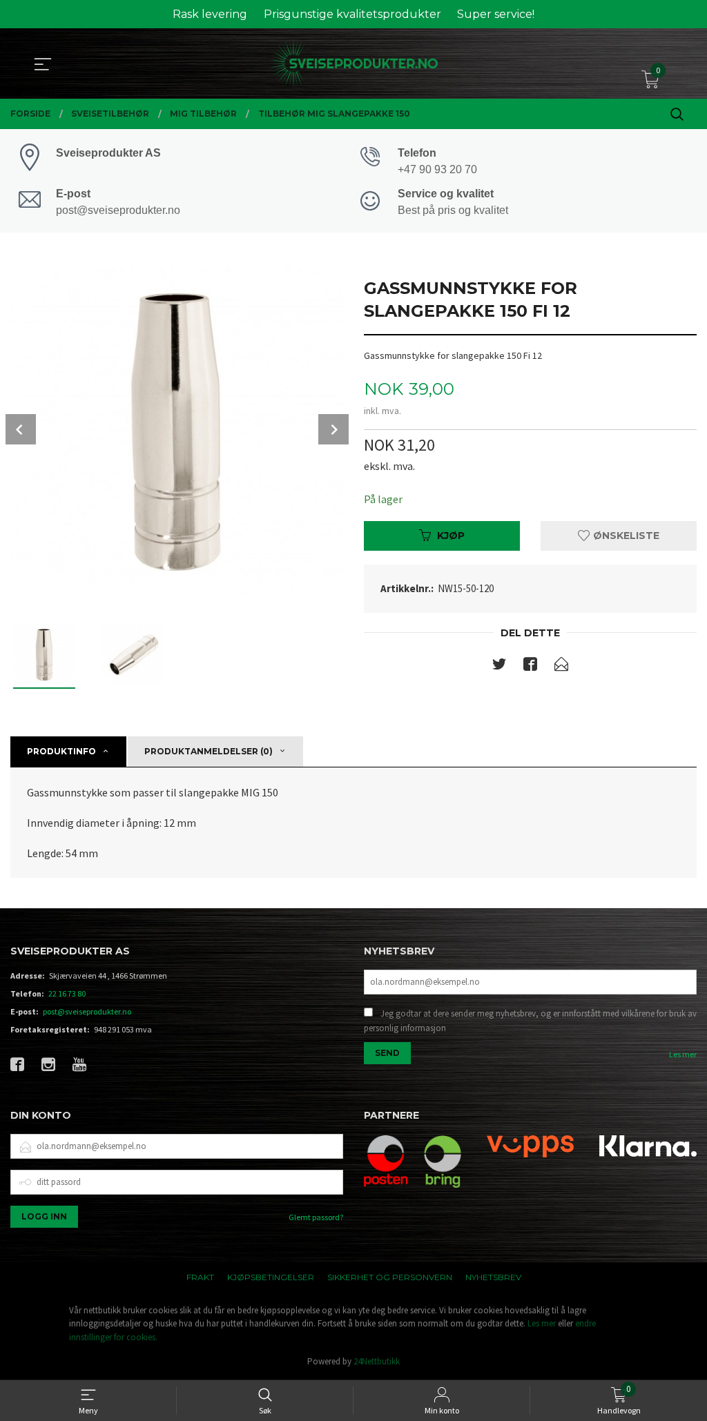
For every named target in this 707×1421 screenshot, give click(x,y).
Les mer (683, 1054)
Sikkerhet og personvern (389, 1277)
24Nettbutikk (377, 1361)
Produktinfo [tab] (61, 751)
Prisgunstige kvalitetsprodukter (352, 14)
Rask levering (210, 14)
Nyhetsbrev (493, 1277)
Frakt (200, 1277)
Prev (21, 429)
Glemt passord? (316, 1217)
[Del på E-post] (561, 666)
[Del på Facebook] (530, 666)
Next (333, 429)
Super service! (495, 14)
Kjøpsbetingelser (270, 1277)
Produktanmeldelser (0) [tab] (208, 751)
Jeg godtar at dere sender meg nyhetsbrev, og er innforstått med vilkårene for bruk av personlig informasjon (530, 1021)
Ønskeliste (624, 535)
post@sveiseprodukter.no (87, 1011)
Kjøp (451, 535)
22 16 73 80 (67, 993)
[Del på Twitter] (499, 666)
